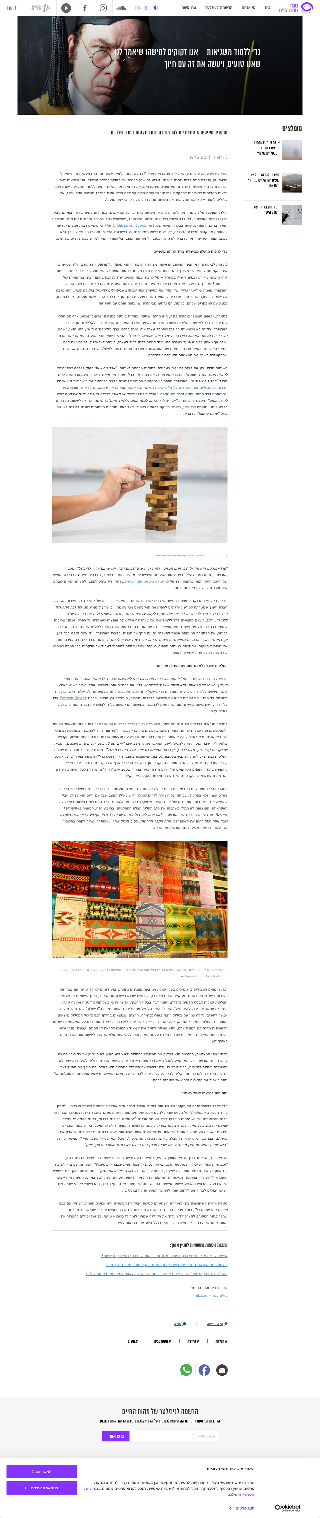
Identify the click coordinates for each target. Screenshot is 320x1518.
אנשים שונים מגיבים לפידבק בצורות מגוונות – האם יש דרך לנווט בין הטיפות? (164, 1256)
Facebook (85, 8)
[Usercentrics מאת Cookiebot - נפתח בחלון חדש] (288, 1508)
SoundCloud (121, 8)
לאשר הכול (41, 1471)
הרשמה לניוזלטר (218, 7)
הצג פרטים (245, 1508)
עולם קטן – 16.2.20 (212, 1295)
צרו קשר (189, 7)
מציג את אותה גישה (141, 581)
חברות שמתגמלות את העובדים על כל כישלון (192, 387)
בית (267, 7)
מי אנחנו (249, 7)
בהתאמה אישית (44, 1488)
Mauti (12, 9)
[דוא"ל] (222, 1370)
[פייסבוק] (204, 1370)
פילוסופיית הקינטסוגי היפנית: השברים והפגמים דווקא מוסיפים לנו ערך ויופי (167, 1265)
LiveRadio (65, 8)
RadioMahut (41, 7)
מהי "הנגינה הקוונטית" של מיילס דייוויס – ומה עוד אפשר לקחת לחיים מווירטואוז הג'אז (157, 1274)
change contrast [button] (156, 7)
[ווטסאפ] (186, 1370)
